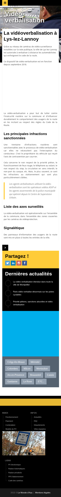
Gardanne (12, 381)
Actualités (37, 417)
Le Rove (27, 381)
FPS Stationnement (15, 477)
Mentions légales (42, 492)
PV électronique (14, 465)
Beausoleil (35, 375)
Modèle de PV (11, 429)
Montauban (42, 368)
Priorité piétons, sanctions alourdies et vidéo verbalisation (33, 303)
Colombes (12, 368)
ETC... (41, 381)
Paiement (9, 421)
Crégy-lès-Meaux (16, 362)
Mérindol (35, 362)
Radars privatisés (15, 473)
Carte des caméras (15, 481)
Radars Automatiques (16, 469)
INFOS (33, 413)
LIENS (8, 460)
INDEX (5, 413)
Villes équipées (40, 429)
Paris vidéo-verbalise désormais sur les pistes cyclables (33, 293)
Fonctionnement (12, 417)
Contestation (10, 425)
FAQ (35, 421)
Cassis (50, 375)
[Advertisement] (30, 89)
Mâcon (27, 368)
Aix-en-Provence (15, 375)
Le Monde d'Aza (25, 492)
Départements (39, 425)
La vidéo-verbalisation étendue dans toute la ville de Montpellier (33, 283)
